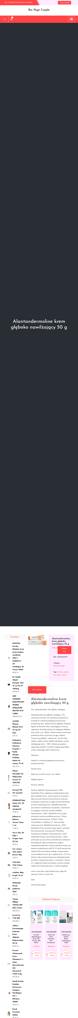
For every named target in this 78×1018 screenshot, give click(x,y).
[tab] (37, 689)
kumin (59, 675)
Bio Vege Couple (39, 9)
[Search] (5, 19)
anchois (60, 672)
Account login (64, 2)
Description (37, 690)
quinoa (64, 675)
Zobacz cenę (64, 650)
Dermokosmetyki (59, 666)
